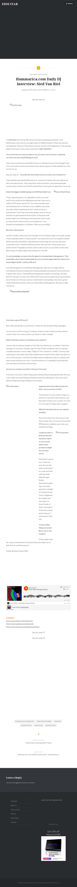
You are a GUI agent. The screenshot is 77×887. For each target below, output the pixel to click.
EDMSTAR (32, 90)
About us (14, 805)
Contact (13, 822)
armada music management (24, 721)
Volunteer (14, 801)
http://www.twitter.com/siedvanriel (19, 621)
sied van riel (39, 725)
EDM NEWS (33, 74)
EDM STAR (10, 4)
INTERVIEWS (42, 74)
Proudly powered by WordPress (27, 883)
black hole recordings (44, 721)
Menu (70, 3)
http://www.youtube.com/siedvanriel (19, 624)
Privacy (13, 814)
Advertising (15, 818)
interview (57, 721)
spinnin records (51, 725)
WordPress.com (54, 883)
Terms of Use (15, 809)
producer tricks (26, 725)
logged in (18, 783)
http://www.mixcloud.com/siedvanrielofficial (22, 627)
